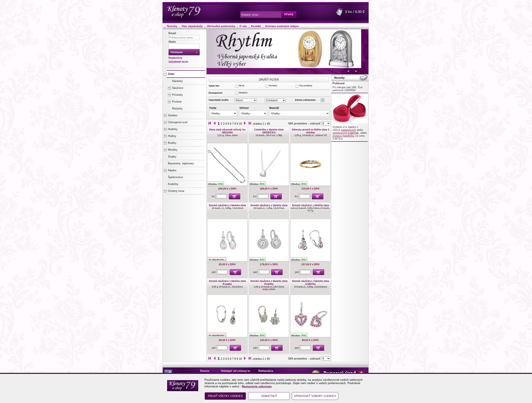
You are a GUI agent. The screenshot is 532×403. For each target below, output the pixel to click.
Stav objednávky (192, 26)
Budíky (172, 142)
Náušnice (177, 88)
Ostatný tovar (176, 191)
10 (240, 123)
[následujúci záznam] (245, 123)
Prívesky (177, 94)
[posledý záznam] (250, 123)
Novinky (172, 26)
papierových (348, 130)
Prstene (176, 101)
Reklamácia (265, 371)
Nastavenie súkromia (257, 386)
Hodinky (173, 129)
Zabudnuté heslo (178, 61)
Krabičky (173, 184)
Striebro (172, 115)
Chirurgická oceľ (177, 122)
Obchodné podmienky (221, 26)
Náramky (177, 81)
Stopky (172, 156)
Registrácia (175, 57)
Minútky (172, 149)
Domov (204, 371)
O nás (243, 26)
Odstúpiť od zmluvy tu (235, 371)
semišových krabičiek (345, 132)
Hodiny (172, 136)
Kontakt (256, 26)
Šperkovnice (175, 177)
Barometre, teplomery (181, 163)
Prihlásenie (177, 52)
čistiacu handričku (343, 135)
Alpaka (172, 170)
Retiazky (177, 108)
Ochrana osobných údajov (282, 26)
